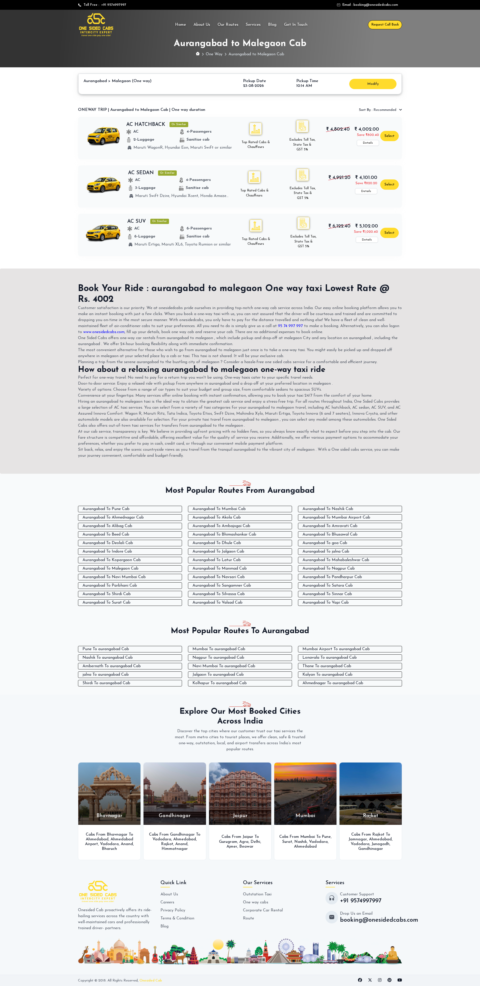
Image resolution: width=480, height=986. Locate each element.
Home (180, 25)
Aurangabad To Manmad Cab (219, 569)
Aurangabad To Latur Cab (216, 560)
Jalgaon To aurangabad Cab (218, 675)
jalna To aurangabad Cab (105, 675)
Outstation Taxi (257, 894)
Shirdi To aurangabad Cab (106, 683)
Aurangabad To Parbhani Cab (109, 586)
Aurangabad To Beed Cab (105, 535)
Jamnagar (357, 839)
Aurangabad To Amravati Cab (330, 526)
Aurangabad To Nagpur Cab (328, 569)
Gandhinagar (370, 849)
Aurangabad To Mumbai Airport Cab (336, 518)
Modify (373, 84)
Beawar (246, 847)
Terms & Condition (177, 918)
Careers (167, 902)
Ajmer (231, 847)
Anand (127, 844)
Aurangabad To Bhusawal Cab (330, 535)
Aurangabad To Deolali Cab (107, 543)
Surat (287, 842)
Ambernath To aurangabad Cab (111, 666)
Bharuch (109, 849)
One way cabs (255, 902)
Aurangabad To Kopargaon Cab (111, 560)
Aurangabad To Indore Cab (107, 552)
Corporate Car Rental (263, 910)
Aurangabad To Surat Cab (106, 603)
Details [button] (368, 142)
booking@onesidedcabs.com (376, 5)
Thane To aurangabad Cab (326, 666)
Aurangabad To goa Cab (324, 543)
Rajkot (167, 844)
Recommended (378, 110)
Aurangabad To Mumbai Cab (219, 509)
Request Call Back (385, 24)
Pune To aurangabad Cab (105, 649)
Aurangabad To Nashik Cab (327, 509)
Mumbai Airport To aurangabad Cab (336, 649)
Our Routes (228, 25)
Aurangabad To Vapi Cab (325, 603)
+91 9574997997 (112, 5)
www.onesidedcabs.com (103, 332)
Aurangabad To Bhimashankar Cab (224, 535)
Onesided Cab (151, 980)
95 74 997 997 (290, 326)
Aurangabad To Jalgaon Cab (218, 552)
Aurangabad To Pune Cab (106, 509)
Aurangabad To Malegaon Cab (110, 569)
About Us (202, 25)
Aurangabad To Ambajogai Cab (221, 526)
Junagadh (381, 844)
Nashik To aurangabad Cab (107, 658)
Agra (243, 842)
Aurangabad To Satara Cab (327, 586)
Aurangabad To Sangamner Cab (221, 586)
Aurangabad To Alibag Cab (107, 526)
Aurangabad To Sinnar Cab (327, 594)
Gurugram (228, 842)
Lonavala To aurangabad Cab (329, 658)
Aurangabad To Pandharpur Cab (332, 577)
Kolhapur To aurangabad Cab (219, 683)
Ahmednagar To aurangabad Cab (332, 683)
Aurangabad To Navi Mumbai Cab (114, 577)
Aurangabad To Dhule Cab (216, 543)
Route (248, 918)
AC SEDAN (141, 172)
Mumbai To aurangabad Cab (218, 649)
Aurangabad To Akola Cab (216, 518)
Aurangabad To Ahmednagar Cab (113, 518)
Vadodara (109, 844)
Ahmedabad (97, 839)
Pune (326, 837)
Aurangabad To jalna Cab (325, 552)
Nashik (300, 842)
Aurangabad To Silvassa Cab (218, 594)
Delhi (255, 842)
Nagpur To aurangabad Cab (218, 658)
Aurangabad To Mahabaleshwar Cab (335, 560)
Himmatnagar (175, 849)
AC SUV (136, 221)
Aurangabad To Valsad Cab (217, 603)
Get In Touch (296, 25)
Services (253, 25)
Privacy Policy (172, 910)
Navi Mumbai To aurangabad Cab (223, 666)
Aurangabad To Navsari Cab (218, 577)
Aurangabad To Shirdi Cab (106, 594)
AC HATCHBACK (145, 124)
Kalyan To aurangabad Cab (327, 675)
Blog (272, 25)
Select (389, 136)
